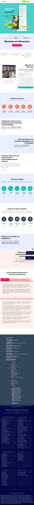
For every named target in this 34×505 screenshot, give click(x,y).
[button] (11, 24)
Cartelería (13, 364)
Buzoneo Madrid (4, 419)
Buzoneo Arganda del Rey (5, 441)
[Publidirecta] (4, 1)
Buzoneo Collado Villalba (5, 439)
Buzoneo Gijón (4, 482)
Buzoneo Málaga (4, 455)
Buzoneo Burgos (4, 478)
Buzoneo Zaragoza (5, 476)
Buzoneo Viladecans (21, 436)
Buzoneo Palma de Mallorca (22, 472)
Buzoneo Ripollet (20, 445)
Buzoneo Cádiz (4, 456)
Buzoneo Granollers (21, 439)
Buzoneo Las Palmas (21, 473)
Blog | (2, 405)
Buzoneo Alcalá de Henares (6, 420)
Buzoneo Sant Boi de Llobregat (22, 429)
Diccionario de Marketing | (19, 406)
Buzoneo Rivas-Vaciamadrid (6, 435)
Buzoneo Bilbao (4, 472)
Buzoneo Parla (4, 429)
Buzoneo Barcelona (21, 419)
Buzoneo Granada (4, 460)
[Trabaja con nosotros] (29, 1)
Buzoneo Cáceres (4, 466)
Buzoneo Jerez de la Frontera (6, 462)
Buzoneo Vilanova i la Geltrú (22, 434)
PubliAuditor (24, 1)
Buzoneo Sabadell (20, 424)
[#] (18, 403)
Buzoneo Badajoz (4, 465)
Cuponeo (13, 376)
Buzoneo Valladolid (4, 477)
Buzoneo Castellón (20, 460)
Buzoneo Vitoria (4, 473)
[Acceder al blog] (27, 1)
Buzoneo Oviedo (4, 483)
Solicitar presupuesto (17, 45)
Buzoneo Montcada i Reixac (22, 444)
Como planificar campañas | (26, 405)
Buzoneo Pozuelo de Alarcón (6, 434)
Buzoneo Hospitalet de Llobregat (22, 420)
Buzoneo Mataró (20, 425)
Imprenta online (14, 363)
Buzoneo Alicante (20, 457)
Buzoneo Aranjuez (4, 440)
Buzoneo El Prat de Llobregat (22, 435)
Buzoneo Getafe (4, 425)
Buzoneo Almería (4, 461)
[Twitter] (14, 403)
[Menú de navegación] (32, 1)
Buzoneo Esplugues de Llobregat (22, 441)
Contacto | (4, 405)
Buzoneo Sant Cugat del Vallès (22, 430)
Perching (10, 192)
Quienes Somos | (9, 405)
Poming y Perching (14, 365)
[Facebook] (12, 403)
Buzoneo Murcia (20, 455)
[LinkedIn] (16, 403)
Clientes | (13, 405)
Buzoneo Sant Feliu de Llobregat (22, 446)
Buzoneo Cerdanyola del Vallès (22, 440)
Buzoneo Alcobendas (5, 430)
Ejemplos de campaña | (18, 405)
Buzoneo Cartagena (21, 456)
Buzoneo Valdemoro (5, 436)
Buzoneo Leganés (4, 424)
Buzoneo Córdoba (4, 457)
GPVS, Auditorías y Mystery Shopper (17, 377)
